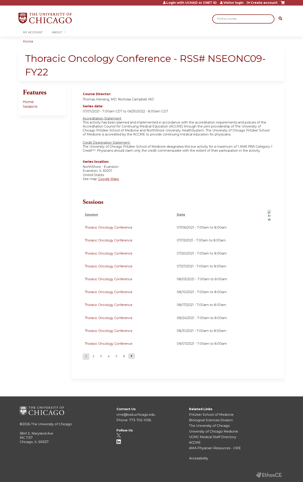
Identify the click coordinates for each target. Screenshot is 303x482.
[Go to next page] (131, 356)
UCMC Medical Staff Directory (212, 437)
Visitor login (233, 2)
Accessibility (198, 458)
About (57, 32)
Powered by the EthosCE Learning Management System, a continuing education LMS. (269, 475)
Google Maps (108, 179)
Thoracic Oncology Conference (108, 227)
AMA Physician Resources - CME (215, 448)
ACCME (195, 443)
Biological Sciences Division (211, 420)
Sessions (30, 106)
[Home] (45, 18)
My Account (33, 32)
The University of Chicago (51, 424)
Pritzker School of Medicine (211, 415)
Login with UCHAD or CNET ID (191, 2)
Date (181, 215)
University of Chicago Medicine (213, 431)
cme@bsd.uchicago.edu (135, 415)
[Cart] (283, 4)
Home (28, 41)
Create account (264, 2)
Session (91, 215)
